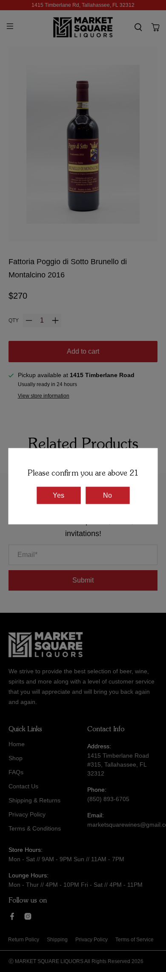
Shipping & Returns (34, 800)
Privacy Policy (27, 814)
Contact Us (23, 786)
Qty (14, 320)
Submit (83, 580)
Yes (58, 495)
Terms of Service (134, 940)
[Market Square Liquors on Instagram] (27, 917)
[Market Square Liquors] (83, 27)
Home (17, 744)
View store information (43, 396)
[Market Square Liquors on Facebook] (12, 917)
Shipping (57, 940)
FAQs (16, 772)
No (107, 495)
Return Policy (23, 940)
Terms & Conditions (35, 828)
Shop (16, 758)
